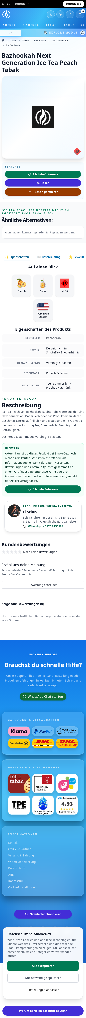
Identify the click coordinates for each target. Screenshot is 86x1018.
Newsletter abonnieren (45, 914)
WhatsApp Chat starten (45, 696)
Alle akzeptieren (43, 966)
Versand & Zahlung (21, 855)
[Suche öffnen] (70, 14)
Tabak (51, 25)
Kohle (69, 25)
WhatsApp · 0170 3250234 (43, 526)
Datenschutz (16, 868)
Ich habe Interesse (45, 489)
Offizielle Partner (19, 849)
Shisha (9, 25)
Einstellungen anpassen (43, 990)
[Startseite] (6, 14)
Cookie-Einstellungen (22, 887)
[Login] (51, 14)
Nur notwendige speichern (43, 978)
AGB (11, 874)
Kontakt (13, 842)
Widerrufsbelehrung (22, 862)
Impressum (16, 881)
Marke (25, 40)
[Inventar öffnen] (60, 14)
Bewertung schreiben (43, 585)
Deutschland (73, 4)
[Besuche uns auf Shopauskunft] (67, 805)
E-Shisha (31, 25)
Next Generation (60, 40)
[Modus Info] (82, 32)
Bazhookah (40, 40)
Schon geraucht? (46, 192)
